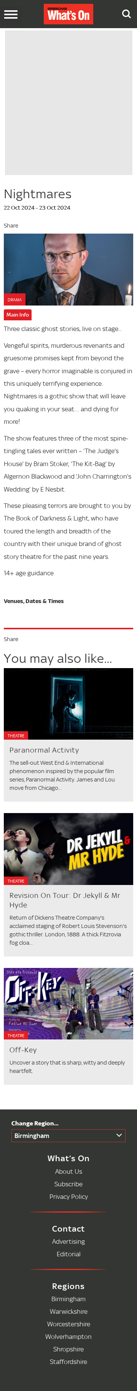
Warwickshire (69, 1311)
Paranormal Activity (44, 750)
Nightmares (38, 193)
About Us (68, 1171)
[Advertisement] (69, 101)
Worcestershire (68, 1324)
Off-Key (23, 1050)
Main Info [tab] (17, 314)
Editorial (69, 1254)
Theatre (16, 736)
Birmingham (31, 1136)
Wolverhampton (68, 1336)
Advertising (68, 1241)
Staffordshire (68, 1362)
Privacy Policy (68, 1196)
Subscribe (68, 1184)
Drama (15, 300)
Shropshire (68, 1349)
